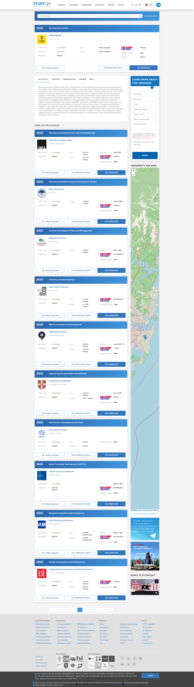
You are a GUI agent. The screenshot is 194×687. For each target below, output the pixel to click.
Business (103, 630)
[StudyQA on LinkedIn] (128, 658)
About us (39, 656)
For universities (41, 663)
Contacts (39, 660)
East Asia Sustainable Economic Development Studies (73, 182)
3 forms (145, 640)
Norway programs (63, 624)
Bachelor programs (43, 624)
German (55, 488)
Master (39, 28)
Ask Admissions (111, 172)
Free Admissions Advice (113, 68)
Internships (73, 5)
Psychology (124, 637)
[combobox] (145, 114)
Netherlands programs (85, 624)
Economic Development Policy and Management (70, 230)
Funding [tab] (82, 79)
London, (51, 144)
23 (105, 610)
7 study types (147, 643)
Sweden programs (84, 637)
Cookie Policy (82, 678)
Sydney (51, 39)
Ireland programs (83, 643)
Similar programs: (47, 125)
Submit (145, 155)
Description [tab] (43, 79)
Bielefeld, (52, 475)
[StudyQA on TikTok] (134, 664)
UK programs (82, 627)
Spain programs (63, 630)
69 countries (147, 627)
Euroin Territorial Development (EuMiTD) (67, 464)
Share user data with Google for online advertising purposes (101, 683)
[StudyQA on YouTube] (122, 664)
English (60, 55)
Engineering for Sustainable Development (68, 373)
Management (104, 627)
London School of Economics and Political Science (71, 569)
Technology (104, 640)
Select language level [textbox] (141, 119)
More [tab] (91, 79)
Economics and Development (62, 279)
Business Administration (128, 624)
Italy (56, 290)
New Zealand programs (86, 630)
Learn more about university (145, 514)
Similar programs (52, 68)
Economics (104, 633)
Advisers (111, 5)
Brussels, (52, 524)
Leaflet (139, 510)
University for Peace (58, 429)
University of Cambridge (60, 381)
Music (102, 624)
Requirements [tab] (69, 79)
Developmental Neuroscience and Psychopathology (72, 133)
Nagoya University (57, 238)
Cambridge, (53, 384)
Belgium (57, 524)
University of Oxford (58, 332)
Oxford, (51, 335)
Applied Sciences (126, 633)
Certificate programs (43, 643)
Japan (55, 193)
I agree (150, 676)
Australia (57, 39)
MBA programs (41, 633)
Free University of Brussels (61, 520)
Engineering (124, 627)
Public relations (41, 666)
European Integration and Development (67, 513)
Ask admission (143, 68)
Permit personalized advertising (137, 683)
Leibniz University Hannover (61, 471)
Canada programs (63, 633)
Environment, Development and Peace (66, 422)
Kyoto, (51, 193)
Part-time (60, 51)
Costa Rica (58, 433)
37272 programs (148, 624)
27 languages (147, 630)
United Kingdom (59, 144)
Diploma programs (42, 640)
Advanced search (150, 16)
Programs (62, 5)
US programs (62, 627)
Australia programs (64, 643)
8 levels (145, 633)
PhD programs (41, 630)
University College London (61, 140)
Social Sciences (125, 630)
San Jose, (52, 433)
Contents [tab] (56, 79)
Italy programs (62, 640)
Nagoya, (51, 241)
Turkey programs (83, 640)
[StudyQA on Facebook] (122, 658)
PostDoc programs (43, 637)
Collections (99, 5)
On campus (61, 48)
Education (103, 637)
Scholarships (87, 5)
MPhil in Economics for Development (65, 324)
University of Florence (59, 287)
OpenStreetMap (147, 510)
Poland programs (83, 633)
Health (122, 643)
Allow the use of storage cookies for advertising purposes (55, 683)
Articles (121, 5)
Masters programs (42, 627)
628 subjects (147, 637)
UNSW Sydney (55, 35)
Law (101, 643)
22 (100, 610)
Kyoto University (56, 189)
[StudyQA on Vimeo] (128, 664)
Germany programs (64, 637)
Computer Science (127, 640)
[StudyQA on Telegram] (140, 658)
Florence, (52, 290)
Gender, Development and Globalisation (67, 562)
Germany (58, 475)
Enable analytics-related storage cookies (49, 685)
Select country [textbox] (139, 114)
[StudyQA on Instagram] (134, 658)
